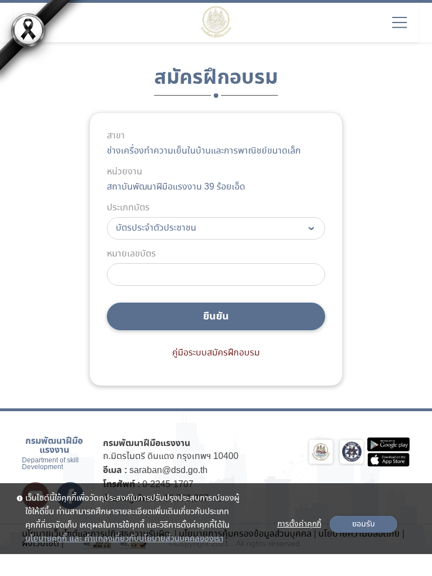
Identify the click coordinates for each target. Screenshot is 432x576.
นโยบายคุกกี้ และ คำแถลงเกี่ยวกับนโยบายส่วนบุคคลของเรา (124, 539)
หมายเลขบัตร (131, 254)
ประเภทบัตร (128, 208)
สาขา (116, 136)
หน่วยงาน (124, 172)
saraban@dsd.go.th (168, 470)
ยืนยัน (216, 316)
